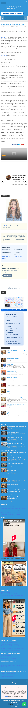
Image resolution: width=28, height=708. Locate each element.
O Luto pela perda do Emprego (13, 432)
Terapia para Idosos (6, 252)
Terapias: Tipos (10, 364)
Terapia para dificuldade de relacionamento (10, 657)
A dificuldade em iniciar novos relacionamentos (16, 452)
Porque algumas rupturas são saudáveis (9, 644)
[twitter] (25, 1)
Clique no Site (4, 55)
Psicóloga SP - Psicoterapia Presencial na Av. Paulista (12, 675)
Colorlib (16, 706)
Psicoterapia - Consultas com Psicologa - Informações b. (13, 508)
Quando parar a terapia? (11, 371)
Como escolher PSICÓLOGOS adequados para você (11, 514)
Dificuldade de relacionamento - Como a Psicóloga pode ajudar (15, 469)
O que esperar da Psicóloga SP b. (8, 506)
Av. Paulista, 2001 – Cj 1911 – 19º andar (14, 322)
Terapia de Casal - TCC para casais (8, 658)
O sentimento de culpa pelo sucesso (9, 642)
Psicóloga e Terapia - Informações (8, 673)
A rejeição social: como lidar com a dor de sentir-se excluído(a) (12, 646)
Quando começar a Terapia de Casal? (9, 593)
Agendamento (7, 275)
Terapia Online (5, 255)
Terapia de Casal (18, 249)
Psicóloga (6, 696)
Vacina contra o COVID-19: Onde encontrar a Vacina (11, 158)
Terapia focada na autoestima (13, 358)
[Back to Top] (26, 681)
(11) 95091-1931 (13, 341)
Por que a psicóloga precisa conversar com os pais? (12, 663)
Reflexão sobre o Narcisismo (12, 484)
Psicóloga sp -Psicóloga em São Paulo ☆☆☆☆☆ (13, 7)
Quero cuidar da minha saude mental (12, 13)
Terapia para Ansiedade (6, 655)
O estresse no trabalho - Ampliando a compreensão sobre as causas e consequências (16, 443)
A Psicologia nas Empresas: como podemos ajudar (16, 426)
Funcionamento (18, 256)
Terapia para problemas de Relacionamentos (10, 512)
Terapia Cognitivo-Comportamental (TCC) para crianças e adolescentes (13, 666)
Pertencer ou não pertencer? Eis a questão (10, 650)
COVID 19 (8, 28)
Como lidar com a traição (6, 592)
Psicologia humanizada (11, 383)
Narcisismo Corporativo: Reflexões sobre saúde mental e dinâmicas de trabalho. (16, 490)
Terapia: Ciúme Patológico (12, 377)
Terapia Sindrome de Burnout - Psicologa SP (16, 437)
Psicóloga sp (6, 225)
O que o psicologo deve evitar (7, 676)
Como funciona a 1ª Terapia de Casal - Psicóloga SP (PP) (19, 177)
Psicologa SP (17, 288)
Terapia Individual (6, 249)
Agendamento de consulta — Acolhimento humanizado (14, 309)
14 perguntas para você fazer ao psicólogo (15, 398)
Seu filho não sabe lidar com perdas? (9, 668)
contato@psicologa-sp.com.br (14, 343)
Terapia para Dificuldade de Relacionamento (16, 458)
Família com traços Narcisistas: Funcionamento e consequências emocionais (17, 497)
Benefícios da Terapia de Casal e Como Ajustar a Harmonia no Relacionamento (13, 510)
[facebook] (21, 1)
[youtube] (26, 1)
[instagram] (23, 1)
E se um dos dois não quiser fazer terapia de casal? (12, 595)
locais (19, 31)
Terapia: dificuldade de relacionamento (15, 463)
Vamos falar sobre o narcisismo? (13, 478)
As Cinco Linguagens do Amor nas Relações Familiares (12, 648)
